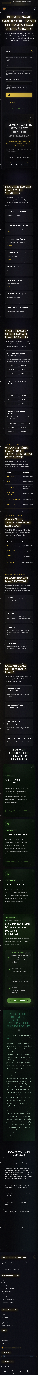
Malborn (11, 643)
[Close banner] (36, 3)
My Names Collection (6, 1323)
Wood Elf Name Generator (7, 1297)
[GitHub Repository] (2, 1366)
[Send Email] (8, 1366)
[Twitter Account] (5, 1366)
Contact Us (4, 1337)
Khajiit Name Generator (7, 1280)
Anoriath (11, 613)
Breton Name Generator (7, 1302)
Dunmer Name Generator (7, 1288)
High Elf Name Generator (7, 1294)
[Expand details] (31, 117)
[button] (19, 131)
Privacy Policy (4, 1340)
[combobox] (19, 54)
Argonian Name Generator (7, 1285)
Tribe (7, 65)
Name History (4, 1320)
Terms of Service (5, 1343)
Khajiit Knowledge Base (7, 1325)
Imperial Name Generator (7, 1299)
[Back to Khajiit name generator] (4, 9)
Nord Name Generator (6, 1283)
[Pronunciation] (7, 150)
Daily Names (4, 1317)
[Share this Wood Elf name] (26, 164)
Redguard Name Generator (7, 1305)
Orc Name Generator (6, 1291)
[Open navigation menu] (35, 9)
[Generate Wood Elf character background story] (21, 164)
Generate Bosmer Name (20, 95)
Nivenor (11, 627)
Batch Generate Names (20, 108)
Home (3, 1314)
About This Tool (5, 1335)
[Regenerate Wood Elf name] (12, 164)
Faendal (11, 597)
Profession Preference (13, 80)
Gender (8, 51)
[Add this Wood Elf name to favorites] (16, 164)
